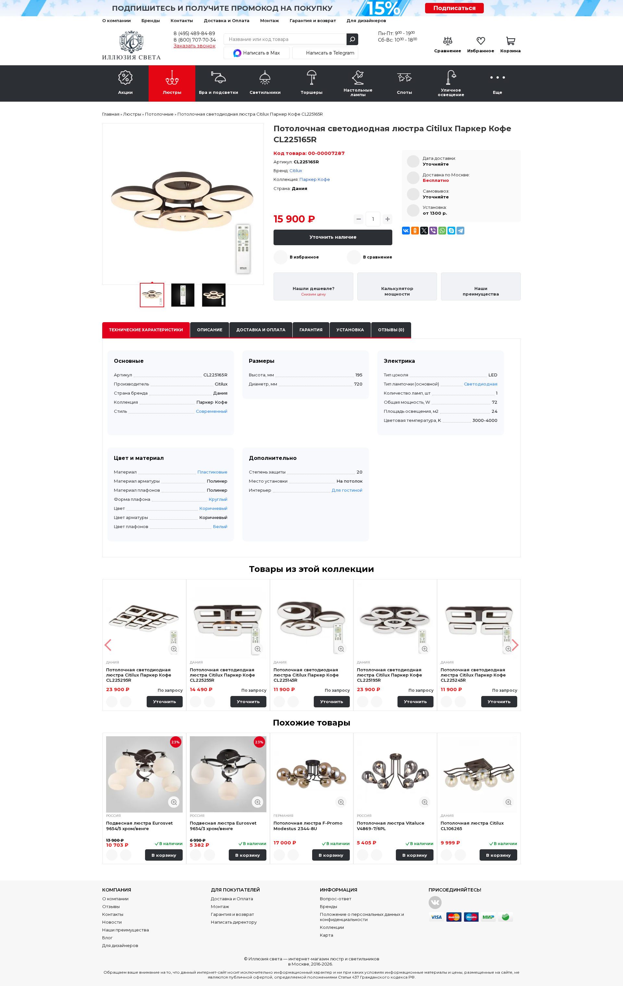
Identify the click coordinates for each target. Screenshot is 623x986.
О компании (116, 20)
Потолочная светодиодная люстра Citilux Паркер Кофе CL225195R (389, 675)
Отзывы (111, 906)
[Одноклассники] (415, 230)
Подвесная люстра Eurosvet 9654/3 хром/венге (223, 825)
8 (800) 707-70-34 (195, 40)
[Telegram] (460, 230)
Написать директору (234, 922)
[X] (424, 230)
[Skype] (451, 230)
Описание (209, 329)
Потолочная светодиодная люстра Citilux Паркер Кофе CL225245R (473, 675)
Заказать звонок (194, 45)
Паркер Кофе (314, 179)
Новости (112, 922)
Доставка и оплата (261, 329)
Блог (107, 937)
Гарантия (311, 329)
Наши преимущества (125, 929)
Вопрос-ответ (335, 898)
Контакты (182, 20)
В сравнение (377, 257)
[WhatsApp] (442, 230)
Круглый (218, 499)
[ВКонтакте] (406, 230)
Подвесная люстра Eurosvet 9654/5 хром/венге (139, 825)
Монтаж (269, 20)
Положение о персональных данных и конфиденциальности (362, 917)
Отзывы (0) (391, 329)
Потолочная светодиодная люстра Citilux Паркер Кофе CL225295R (138, 675)
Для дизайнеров (366, 20)
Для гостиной (347, 490)
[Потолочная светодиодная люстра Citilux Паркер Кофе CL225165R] (183, 203)
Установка (350, 329)
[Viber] (433, 230)
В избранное (304, 257)
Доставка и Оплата (227, 20)
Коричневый (213, 508)
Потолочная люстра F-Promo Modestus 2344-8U (308, 825)
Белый (220, 526)
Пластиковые (212, 471)
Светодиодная (480, 383)
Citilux (295, 170)
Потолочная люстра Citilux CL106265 (472, 825)
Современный (211, 411)
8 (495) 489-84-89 (194, 33)
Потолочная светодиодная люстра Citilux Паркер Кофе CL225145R (306, 675)
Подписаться (454, 8)
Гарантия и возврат (313, 20)
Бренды (150, 20)
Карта (326, 935)
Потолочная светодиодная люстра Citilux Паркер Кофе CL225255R (222, 675)
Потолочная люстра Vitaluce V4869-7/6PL (390, 825)
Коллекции (332, 927)
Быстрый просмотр (173, 648)
